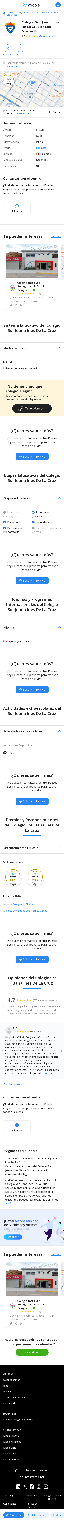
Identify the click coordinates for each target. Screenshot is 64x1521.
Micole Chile (9, 1447)
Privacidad (32, 1495)
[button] (32, 348)
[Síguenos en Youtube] (46, 1486)
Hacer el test (32, 1352)
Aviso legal (9, 1495)
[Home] (4, 12)
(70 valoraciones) (48, 36)
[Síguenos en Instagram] (39, 1486)
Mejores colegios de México (18, 1419)
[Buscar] (58, 4)
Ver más (56, 236)
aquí (8, 1203)
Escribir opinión (12, 1084)
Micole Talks (10, 1403)
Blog (5, 1385)
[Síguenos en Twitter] (25, 1486)
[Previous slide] (3, 1050)
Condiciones (9, 1503)
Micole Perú (9, 1453)
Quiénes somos (11, 1379)
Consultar (41, 147)
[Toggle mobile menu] (5, 5)
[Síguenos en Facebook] (32, 1486)
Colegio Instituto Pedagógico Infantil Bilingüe (30, 286)
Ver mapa (12, 66)
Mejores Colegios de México (22, 13)
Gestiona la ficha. (24, 113)
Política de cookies (32, 1505)
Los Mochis (12, 15)
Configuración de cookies (52, 1497)
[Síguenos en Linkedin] (18, 1486)
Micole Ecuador (11, 1459)
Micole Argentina (12, 1441)
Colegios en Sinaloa (49, 13)
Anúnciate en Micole (14, 1397)
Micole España (11, 1435)
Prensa (7, 1391)
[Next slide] (61, 1050)
